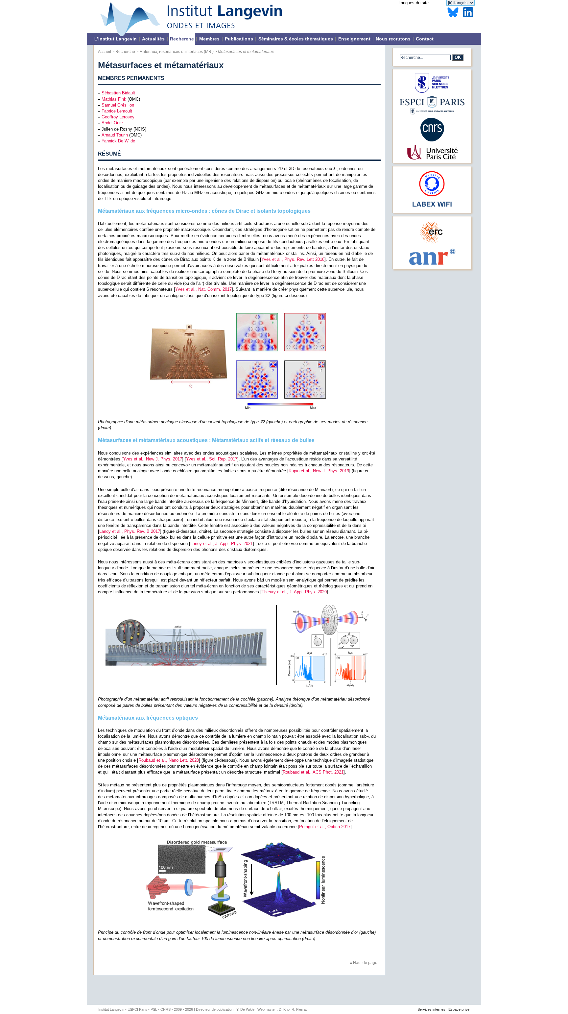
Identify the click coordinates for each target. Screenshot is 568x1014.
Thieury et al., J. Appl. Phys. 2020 (294, 591)
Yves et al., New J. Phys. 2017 (152, 459)
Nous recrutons (393, 38)
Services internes (431, 1009)
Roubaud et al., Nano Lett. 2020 (168, 760)
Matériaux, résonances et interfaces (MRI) (176, 51)
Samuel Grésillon (118, 105)
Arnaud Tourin (115, 135)
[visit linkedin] (468, 17)
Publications (239, 38)
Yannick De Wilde (118, 140)
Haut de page (365, 962)
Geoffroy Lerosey (118, 116)
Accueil (104, 51)
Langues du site (413, 2)
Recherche (182, 38)
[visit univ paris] (432, 158)
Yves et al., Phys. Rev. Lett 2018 (292, 259)
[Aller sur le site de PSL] (432, 91)
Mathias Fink (114, 99)
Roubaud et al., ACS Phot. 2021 (313, 772)
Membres (209, 38)
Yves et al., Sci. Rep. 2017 (211, 459)
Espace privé (458, 1009)
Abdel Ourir (112, 122)
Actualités (153, 38)
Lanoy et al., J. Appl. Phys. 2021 (221, 543)
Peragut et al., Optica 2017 (324, 826)
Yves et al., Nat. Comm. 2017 (203, 289)
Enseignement (354, 38)
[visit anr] (432, 264)
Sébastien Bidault (118, 92)
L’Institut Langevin (115, 38)
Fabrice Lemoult (117, 111)
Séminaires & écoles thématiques (295, 38)
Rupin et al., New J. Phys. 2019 (319, 470)
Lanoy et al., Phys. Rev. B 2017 (129, 531)
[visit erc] (432, 243)
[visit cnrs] (432, 139)
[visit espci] (432, 113)
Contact (425, 38)
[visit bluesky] (453, 17)
